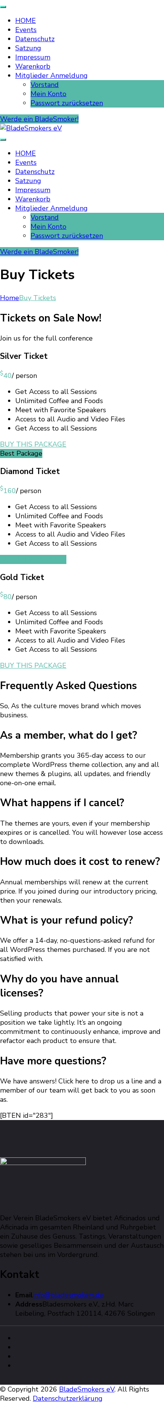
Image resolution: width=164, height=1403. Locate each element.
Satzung (28, 48)
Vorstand (45, 84)
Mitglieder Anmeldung (51, 75)
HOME (25, 20)
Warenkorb (32, 66)
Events (26, 29)
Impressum (32, 57)
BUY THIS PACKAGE (33, 444)
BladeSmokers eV (86, 1389)
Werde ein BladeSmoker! (39, 119)
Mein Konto (48, 93)
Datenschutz (35, 38)
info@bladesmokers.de (68, 1295)
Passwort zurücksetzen (67, 103)
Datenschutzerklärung (68, 1398)
